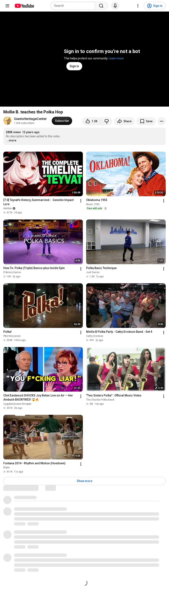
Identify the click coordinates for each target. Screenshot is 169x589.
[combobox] (74, 5)
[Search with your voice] (115, 6)
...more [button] (11, 140)
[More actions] (161, 121)
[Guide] (7, 5)
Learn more (116, 58)
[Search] (101, 6)
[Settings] (137, 5)
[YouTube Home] (24, 6)
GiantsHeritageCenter (30, 119)
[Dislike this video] (106, 121)
